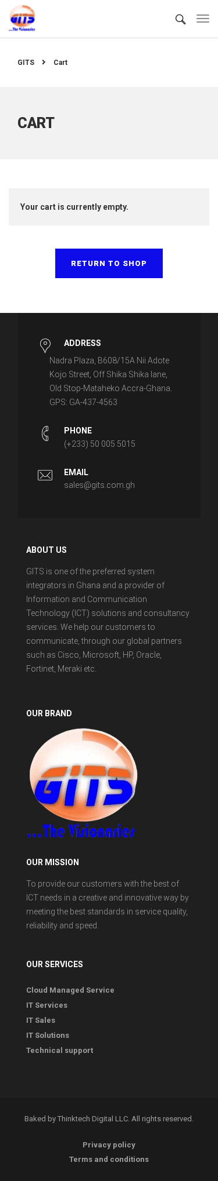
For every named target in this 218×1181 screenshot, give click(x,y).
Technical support (59, 1050)
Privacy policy (109, 1144)
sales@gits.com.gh (99, 485)
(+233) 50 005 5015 (99, 444)
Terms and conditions (109, 1159)
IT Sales (40, 1020)
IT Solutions (47, 1035)
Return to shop (109, 263)
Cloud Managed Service (70, 990)
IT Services (46, 1005)
